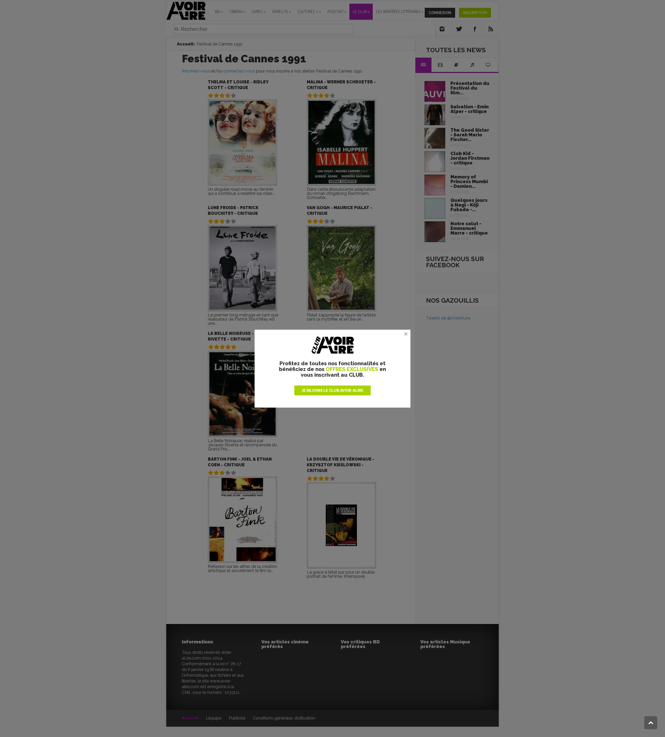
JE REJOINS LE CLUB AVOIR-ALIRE (332, 390)
